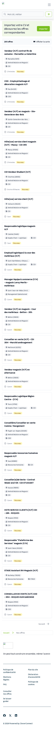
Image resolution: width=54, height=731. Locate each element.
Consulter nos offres (7, 692)
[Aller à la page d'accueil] (5, 4)
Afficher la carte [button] (43, 42)
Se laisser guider (7, 699)
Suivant (42, 624)
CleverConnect (26, 723)
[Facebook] (4, 715)
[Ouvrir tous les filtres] (49, 14)
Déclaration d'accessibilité (34, 675)
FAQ (5, 684)
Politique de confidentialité (9, 670)
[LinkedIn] (16, 715)
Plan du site (33, 669)
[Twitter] (10, 715)
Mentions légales (7, 678)
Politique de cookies (33, 683)
